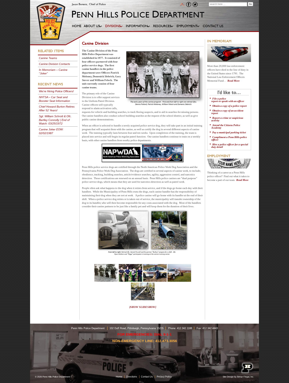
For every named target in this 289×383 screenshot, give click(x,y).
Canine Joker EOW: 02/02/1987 (51, 131)
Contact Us (147, 376)
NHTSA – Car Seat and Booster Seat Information (54, 99)
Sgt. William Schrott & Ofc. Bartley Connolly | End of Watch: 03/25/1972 (55, 120)
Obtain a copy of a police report (229, 106)
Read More (233, 80)
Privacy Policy (164, 376)
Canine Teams (48, 58)
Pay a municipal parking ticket (229, 132)
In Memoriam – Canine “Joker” (53, 71)
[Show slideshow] (142, 307)
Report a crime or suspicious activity (227, 119)
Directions (131, 376)
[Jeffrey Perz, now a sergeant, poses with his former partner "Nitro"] (155, 273)
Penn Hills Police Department (56, 377)
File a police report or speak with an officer (227, 100)
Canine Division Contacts (54, 63)
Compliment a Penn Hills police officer (229, 138)
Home (119, 376)
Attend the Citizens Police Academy (225, 126)
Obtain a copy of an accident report (227, 112)
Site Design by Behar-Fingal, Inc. (238, 377)
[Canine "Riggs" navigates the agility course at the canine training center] (143, 291)
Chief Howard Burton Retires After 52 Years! (57, 108)
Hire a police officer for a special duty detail (229, 145)
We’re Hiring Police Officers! (56, 91)
